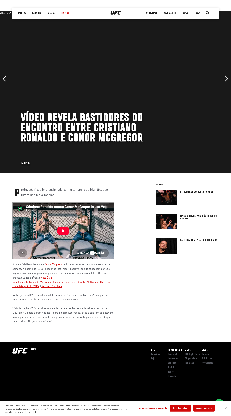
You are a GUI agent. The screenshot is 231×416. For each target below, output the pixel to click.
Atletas (51, 12)
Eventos (22, 12)
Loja (153, 358)
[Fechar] (225, 408)
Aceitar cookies (204, 408)
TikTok (171, 367)
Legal (204, 349)
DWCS (185, 12)
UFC (153, 349)
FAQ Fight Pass (192, 354)
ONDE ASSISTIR (170, 12)
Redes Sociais (175, 349)
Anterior (5, 79)
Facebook (173, 354)
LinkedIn (172, 376)
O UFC (188, 349)
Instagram (173, 358)
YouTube (172, 363)
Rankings (36, 12)
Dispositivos (191, 358)
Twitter (171, 371)
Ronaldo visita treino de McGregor (31, 282)
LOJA (198, 12)
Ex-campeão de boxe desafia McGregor (75, 282)
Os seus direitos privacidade (153, 408)
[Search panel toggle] (208, 13)
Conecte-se (151, 12)
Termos (205, 354)
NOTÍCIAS (65, 12)
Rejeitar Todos (180, 408)
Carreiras (155, 354)
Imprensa (189, 363)
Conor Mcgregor (53, 264)
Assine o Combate (51, 286)
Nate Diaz (46, 277)
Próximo (225, 79)
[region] (115, 408)
